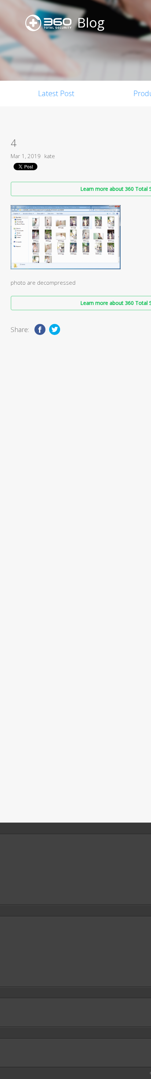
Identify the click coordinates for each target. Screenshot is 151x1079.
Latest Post (56, 93)
